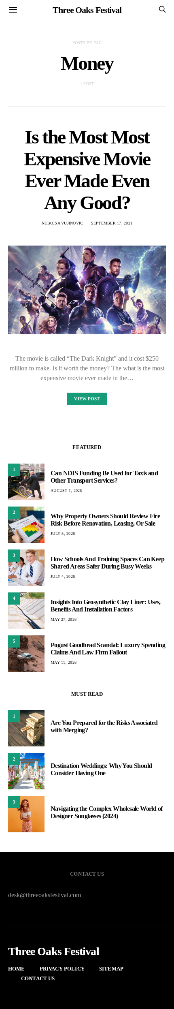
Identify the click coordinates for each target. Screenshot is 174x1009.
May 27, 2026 (63, 619)
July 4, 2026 (63, 576)
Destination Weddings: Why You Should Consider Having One (101, 769)
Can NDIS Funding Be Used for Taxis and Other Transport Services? (104, 477)
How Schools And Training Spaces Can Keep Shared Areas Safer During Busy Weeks (107, 563)
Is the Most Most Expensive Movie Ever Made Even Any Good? (87, 169)
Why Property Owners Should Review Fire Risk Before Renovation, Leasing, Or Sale (105, 520)
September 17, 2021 (112, 223)
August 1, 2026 (66, 490)
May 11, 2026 (63, 662)
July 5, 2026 (63, 533)
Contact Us (38, 978)
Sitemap (111, 969)
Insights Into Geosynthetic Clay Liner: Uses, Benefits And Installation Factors (106, 606)
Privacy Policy (62, 969)
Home (16, 969)
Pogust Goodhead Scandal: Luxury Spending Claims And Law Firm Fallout (108, 648)
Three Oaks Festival (87, 10)
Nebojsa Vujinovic (62, 223)
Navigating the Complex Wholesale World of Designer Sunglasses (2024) (106, 812)
